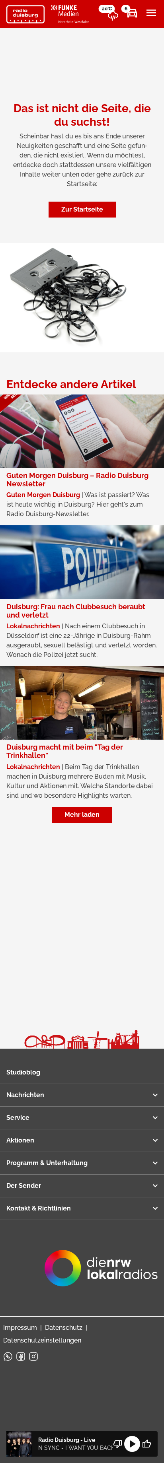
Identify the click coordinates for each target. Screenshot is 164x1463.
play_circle (132, 1443)
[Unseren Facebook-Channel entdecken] (20, 1356)
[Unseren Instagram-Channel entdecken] (33, 1356)
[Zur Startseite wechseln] (25, 14)
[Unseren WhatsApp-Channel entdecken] (8, 1356)
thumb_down (118, 1444)
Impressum (20, 1327)
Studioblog (23, 1072)
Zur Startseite (82, 209)
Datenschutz (63, 1327)
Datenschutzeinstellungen (42, 1340)
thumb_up (146, 1444)
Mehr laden (82, 814)
